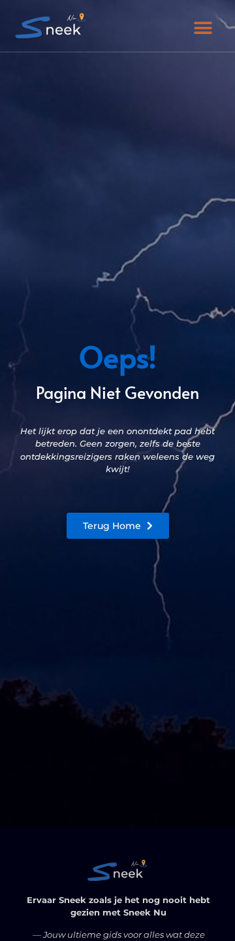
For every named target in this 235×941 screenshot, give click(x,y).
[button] (203, 28)
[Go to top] (202, 864)
